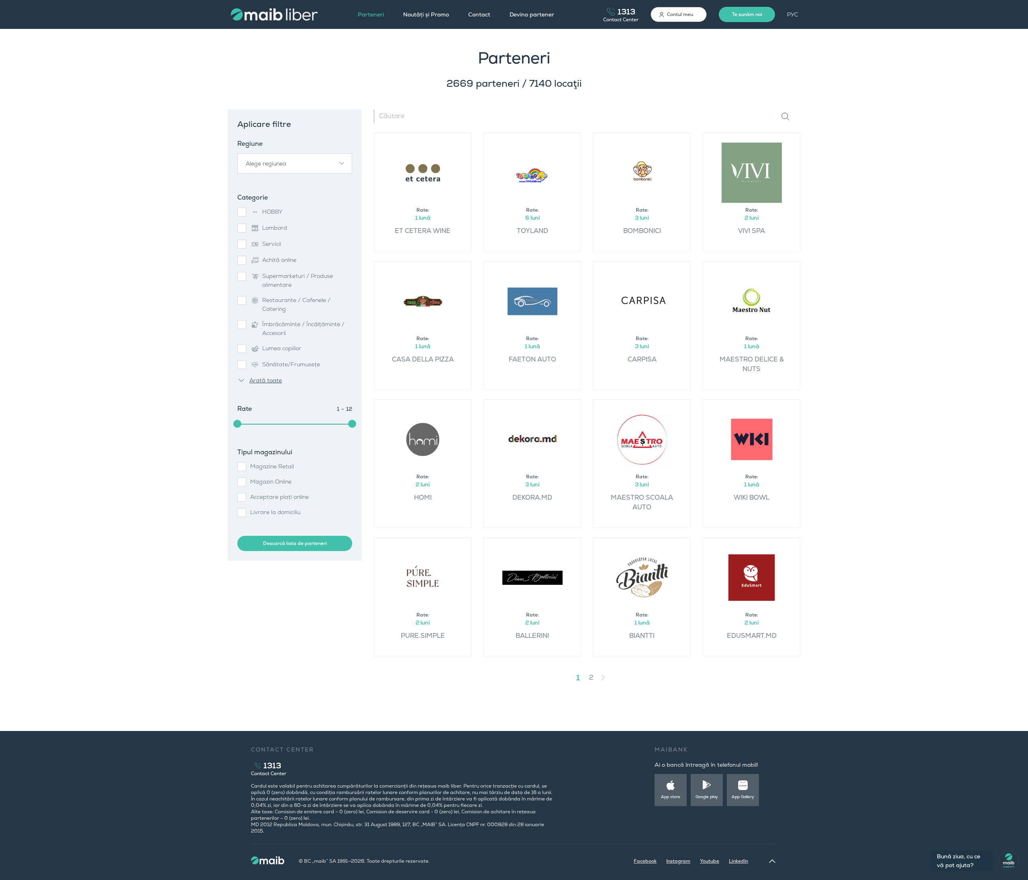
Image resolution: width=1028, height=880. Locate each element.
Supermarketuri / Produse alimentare (297, 280)
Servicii (271, 243)
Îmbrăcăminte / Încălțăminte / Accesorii (303, 329)
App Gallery (743, 796)
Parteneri (371, 14)
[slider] (237, 424)
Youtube (709, 861)
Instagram (678, 861)
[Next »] (609, 677)
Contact (479, 14)
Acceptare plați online (279, 496)
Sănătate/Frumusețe (291, 364)
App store (670, 796)
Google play (707, 796)
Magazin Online (271, 481)
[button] (294, 163)
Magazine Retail (272, 466)
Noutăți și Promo (426, 14)
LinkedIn (738, 861)
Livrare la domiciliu (275, 512)
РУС (792, 14)
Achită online (279, 259)
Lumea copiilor (281, 348)
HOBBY (272, 211)
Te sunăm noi (747, 14)
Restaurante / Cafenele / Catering (296, 304)
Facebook (645, 861)
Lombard (274, 227)
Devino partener (532, 14)
